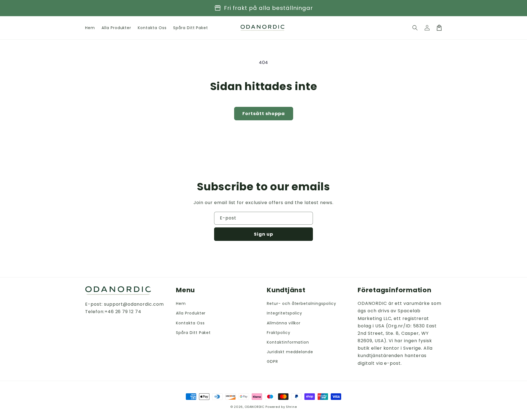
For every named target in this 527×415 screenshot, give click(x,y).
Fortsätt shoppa (263, 113)
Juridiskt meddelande (290, 352)
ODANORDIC (254, 407)
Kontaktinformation (288, 342)
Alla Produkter (191, 313)
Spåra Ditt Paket (193, 332)
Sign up (263, 234)
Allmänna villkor (284, 323)
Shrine (291, 407)
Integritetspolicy (284, 313)
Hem (181, 303)
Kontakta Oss (190, 323)
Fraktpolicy (278, 332)
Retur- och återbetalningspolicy (301, 303)
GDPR (272, 361)
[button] (415, 28)
